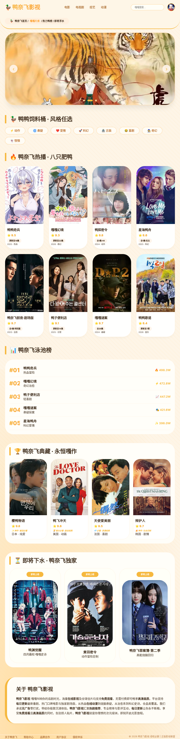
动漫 (104, 7)
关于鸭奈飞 (11, 737)
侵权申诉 (78, 737)
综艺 (92, 7)
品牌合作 (45, 737)
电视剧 (80, 7)
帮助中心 (29, 737)
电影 (67, 7)
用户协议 (61, 737)
